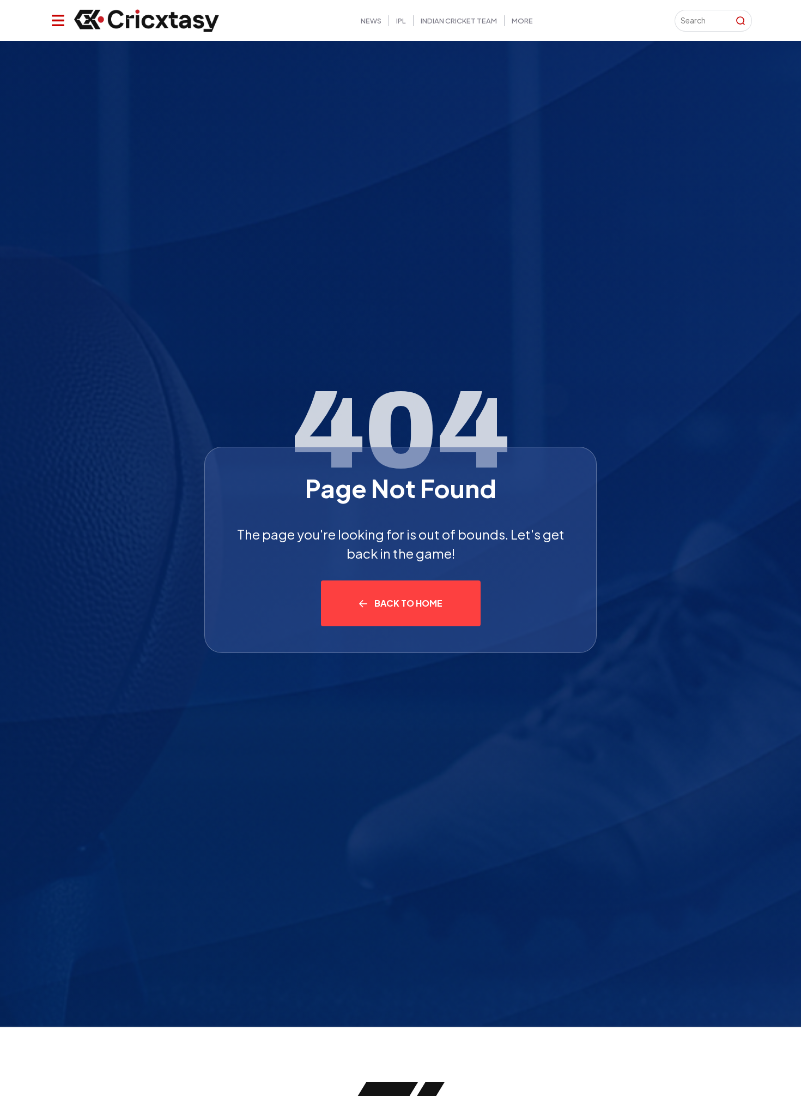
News (371, 20)
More (522, 20)
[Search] (740, 20)
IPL (401, 20)
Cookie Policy (765, 25)
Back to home (408, 603)
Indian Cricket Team (459, 20)
